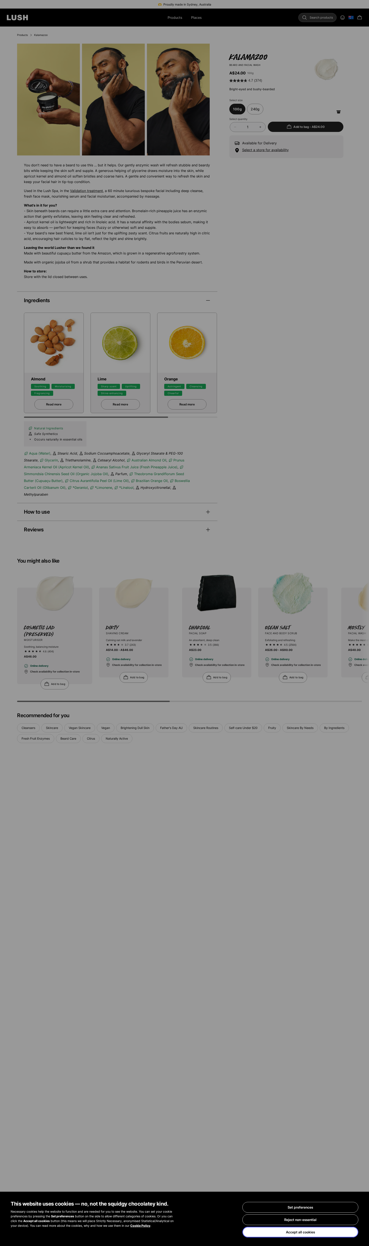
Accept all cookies (300, 1232)
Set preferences (300, 1207)
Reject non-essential (300, 1220)
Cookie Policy (140, 1225)
